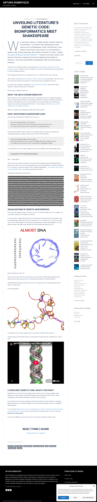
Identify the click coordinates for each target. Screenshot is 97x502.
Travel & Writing (77, 296)
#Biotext (10, 446)
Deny (75, 497)
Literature (52, 446)
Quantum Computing (79, 285)
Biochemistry (18, 446)
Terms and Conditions (25, 501)
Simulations (76, 281)
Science (20, 448)
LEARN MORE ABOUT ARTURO (13, 486)
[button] (94, 486)
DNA (47, 446)
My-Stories (76, 312)
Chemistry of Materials (79, 291)
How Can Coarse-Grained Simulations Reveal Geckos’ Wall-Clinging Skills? (86, 136)
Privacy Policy (37, 501)
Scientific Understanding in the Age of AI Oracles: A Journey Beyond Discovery (86, 114)
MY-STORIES (86, 3)
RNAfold (26, 279)
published (32, 283)
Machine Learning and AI (80, 283)
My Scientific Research (79, 295)
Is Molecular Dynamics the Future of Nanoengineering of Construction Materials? (86, 79)
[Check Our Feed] (77, 55)
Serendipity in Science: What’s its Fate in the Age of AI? (86, 168)
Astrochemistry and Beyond (80, 290)
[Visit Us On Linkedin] (75, 55)
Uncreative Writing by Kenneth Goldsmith (22, 55)
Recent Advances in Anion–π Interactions (33, 79)
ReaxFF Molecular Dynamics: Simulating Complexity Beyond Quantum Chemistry (86, 178)
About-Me (76, 313)
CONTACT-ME (69, 478)
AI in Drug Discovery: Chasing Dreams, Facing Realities (86, 266)
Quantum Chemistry (79, 280)
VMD (52, 224)
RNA (23, 277)
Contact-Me (77, 317)
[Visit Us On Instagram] (79, 55)
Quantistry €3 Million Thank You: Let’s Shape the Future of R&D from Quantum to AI (86, 148)
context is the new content (38, 84)
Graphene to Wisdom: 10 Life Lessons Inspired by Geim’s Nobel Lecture (86, 257)
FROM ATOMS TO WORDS (74, 471)
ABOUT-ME (76, 3)
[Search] (89, 63)
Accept (63, 497)
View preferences (88, 497)
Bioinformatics (28, 446)
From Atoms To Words (35, 433)
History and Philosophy (79, 293)
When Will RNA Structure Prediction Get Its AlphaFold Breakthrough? (85, 189)
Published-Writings (78, 315)
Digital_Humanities (39, 446)
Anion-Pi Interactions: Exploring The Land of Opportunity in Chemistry (86, 159)
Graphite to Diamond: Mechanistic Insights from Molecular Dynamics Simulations (84, 92)
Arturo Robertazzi (16, 2)
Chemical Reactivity (78, 288)
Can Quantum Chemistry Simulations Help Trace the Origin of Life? (86, 125)
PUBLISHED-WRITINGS (71, 482)
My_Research (12, 448)
